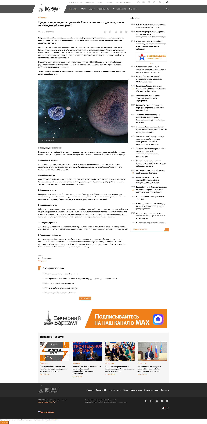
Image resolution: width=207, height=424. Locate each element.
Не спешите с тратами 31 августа (62, 274)
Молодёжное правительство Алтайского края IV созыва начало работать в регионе (151, 163)
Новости (90, 390)
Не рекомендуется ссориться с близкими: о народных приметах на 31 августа (150, 215)
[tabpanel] (151, 57)
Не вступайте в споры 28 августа (62, 293)
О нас (126, 390)
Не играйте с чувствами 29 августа (63, 288)
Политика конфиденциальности (46, 402)
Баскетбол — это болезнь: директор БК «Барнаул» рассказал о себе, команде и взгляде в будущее (151, 189)
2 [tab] (152, 63)
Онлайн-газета (115, 390)
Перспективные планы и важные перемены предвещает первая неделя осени (82, 278)
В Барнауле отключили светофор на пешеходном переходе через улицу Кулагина (150, 206)
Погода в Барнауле (123, 2)
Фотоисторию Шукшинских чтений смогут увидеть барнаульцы (148, 98)
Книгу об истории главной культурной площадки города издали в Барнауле (149, 79)
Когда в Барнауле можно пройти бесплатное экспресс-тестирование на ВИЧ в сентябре (150, 34)
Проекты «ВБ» (101, 390)
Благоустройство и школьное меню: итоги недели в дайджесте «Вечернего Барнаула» (150, 88)
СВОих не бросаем (104, 2)
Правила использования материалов (47, 401)
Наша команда (136, 390)
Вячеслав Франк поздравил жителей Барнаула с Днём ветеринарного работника (148, 180)
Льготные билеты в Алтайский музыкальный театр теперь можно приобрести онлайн (151, 129)
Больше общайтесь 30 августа (61, 283)
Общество (42, 261)
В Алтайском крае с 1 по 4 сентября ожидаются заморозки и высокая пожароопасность (151, 69)
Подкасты (89, 2)
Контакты (165, 390)
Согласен (4, 422)
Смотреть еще (85, 298)
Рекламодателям (151, 390)
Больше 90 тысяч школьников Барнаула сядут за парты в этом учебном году (150, 107)
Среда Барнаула (75, 2)
